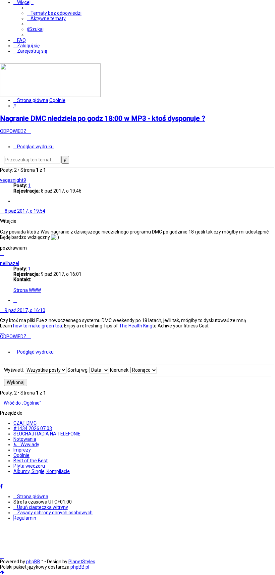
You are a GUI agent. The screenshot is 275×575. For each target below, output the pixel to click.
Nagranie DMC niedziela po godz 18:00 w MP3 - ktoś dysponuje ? (102, 118)
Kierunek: (120, 370)
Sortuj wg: (78, 370)
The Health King (135, 325)
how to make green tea (37, 325)
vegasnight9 (13, 180)
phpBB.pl (79, 567)
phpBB (33, 561)
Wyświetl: (14, 370)
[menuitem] (54, 13)
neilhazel (9, 263)
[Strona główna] (50, 95)
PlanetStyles (81, 561)
